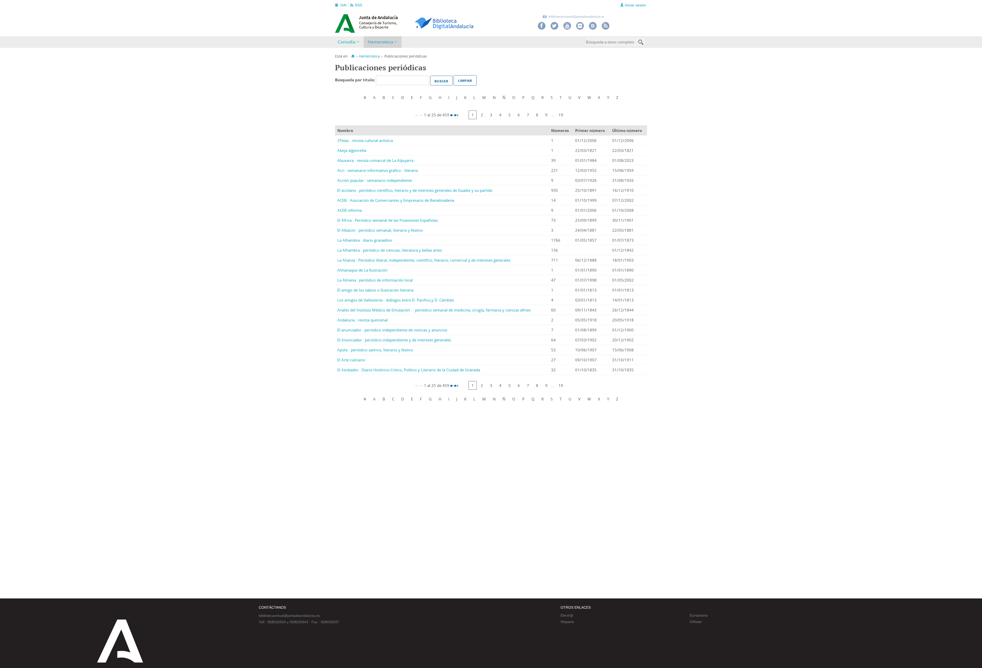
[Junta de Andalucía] (346, 22)
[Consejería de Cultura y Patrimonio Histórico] (386, 23)
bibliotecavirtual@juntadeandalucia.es (576, 16)
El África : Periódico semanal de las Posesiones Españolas (387, 220)
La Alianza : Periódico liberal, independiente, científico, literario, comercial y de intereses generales (423, 260)
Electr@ (567, 615)
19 (561, 114)
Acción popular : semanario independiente (374, 180)
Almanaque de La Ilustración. (362, 270)
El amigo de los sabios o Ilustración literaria (375, 290)
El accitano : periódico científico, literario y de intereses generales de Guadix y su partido (415, 190)
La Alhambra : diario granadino (364, 240)
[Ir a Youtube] (567, 26)
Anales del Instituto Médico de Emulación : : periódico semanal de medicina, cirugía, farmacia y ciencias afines (434, 310)
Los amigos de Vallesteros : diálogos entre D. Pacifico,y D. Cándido (395, 300)
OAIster (696, 622)
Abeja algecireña (351, 150)
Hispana (567, 622)
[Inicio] (353, 56)
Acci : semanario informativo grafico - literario (377, 170)
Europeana (699, 615)
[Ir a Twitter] (554, 26)
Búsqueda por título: (355, 80)
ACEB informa (349, 210)
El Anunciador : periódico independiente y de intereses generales (394, 339)
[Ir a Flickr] (580, 26)
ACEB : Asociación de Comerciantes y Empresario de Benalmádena (395, 200)
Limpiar (465, 80)
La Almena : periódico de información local (375, 280)
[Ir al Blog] (593, 26)
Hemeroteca (380, 42)
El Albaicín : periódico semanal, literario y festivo (380, 230)
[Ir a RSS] (605, 26)
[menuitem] (350, 42)
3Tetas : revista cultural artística (365, 140)
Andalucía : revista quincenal (362, 319)
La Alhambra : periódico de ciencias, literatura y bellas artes (389, 250)
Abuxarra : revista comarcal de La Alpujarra (375, 160)
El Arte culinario (351, 359)
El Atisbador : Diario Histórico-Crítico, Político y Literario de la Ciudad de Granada (408, 369)
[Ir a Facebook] (541, 26)
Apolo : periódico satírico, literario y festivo (375, 349)
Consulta (346, 42)
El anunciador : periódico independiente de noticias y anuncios (392, 329)
